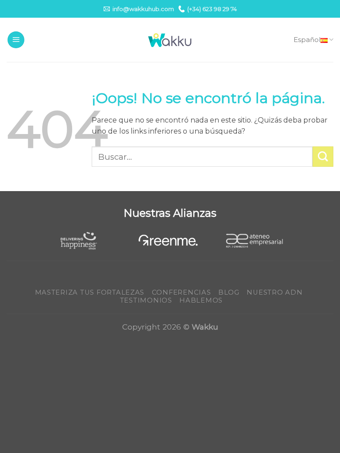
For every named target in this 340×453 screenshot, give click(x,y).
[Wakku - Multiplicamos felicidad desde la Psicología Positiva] (170, 40)
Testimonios (146, 300)
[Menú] (16, 40)
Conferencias (181, 292)
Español (307, 39)
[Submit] (323, 156)
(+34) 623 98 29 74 (212, 8)
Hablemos (201, 300)
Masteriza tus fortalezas (90, 292)
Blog (229, 292)
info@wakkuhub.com (143, 8)
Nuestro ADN (274, 292)
